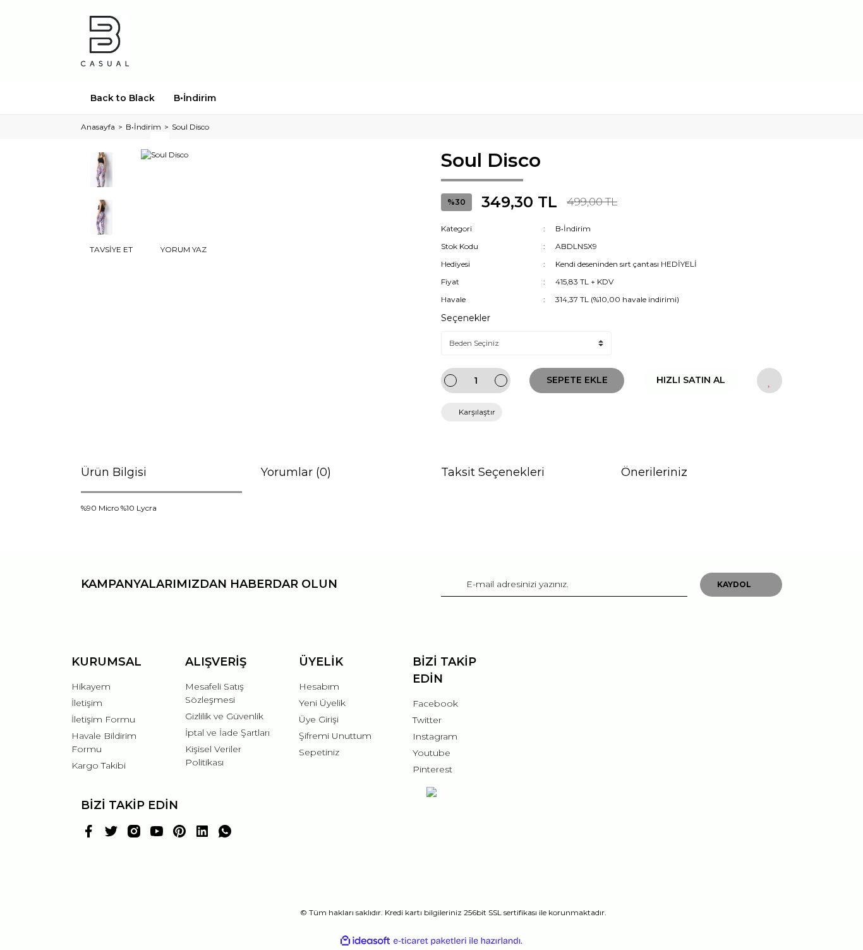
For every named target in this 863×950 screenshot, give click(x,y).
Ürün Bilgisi (114, 472)
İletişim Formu (103, 719)
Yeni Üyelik (322, 703)
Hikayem (91, 686)
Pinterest (432, 769)
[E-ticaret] (430, 941)
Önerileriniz (654, 472)
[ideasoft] (365, 941)
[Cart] (767, 40)
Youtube (431, 752)
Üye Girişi (319, 719)
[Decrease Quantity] (450, 380)
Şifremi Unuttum (335, 735)
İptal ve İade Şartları (227, 732)
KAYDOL (734, 584)
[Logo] (105, 41)
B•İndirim (573, 228)
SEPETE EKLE (577, 380)
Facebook (435, 703)
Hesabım (319, 686)
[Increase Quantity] (501, 380)
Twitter (427, 720)
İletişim (86, 703)
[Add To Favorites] (769, 380)
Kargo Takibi (98, 765)
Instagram (435, 736)
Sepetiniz (319, 752)
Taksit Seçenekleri (493, 472)
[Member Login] (701, 40)
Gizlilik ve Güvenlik (224, 716)
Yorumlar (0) (296, 472)
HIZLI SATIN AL (690, 380)
